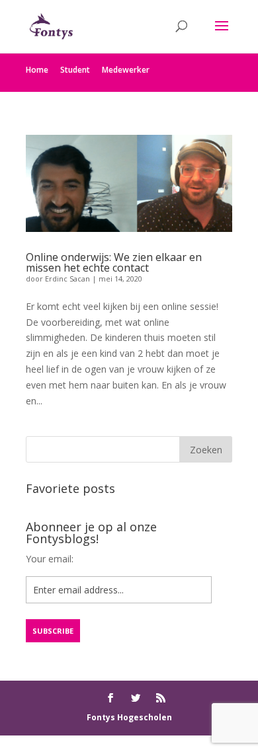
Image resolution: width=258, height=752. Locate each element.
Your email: (49, 558)
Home (37, 69)
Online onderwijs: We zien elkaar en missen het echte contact (114, 262)
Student (75, 69)
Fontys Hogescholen (129, 717)
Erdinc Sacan (67, 278)
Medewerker (126, 69)
